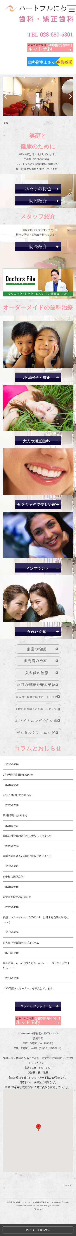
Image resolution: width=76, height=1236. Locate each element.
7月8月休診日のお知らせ (17, 795)
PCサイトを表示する (38, 1230)
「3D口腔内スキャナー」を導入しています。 (29, 988)
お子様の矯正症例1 (14, 876)
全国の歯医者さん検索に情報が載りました (27, 856)
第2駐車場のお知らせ (15, 815)
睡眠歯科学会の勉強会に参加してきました (27, 835)
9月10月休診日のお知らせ (18, 774)
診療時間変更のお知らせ (17, 897)
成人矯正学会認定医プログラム (21, 942)
